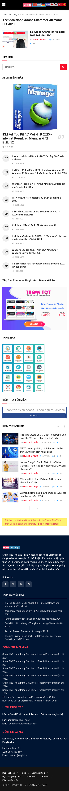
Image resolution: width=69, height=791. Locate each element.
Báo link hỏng (8, 773)
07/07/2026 (46, 442)
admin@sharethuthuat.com (23, 723)
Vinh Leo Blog (38, 773)
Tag (15, 14)
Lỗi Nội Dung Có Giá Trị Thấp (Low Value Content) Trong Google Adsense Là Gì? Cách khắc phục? (43, 466)
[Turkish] (60, 4)
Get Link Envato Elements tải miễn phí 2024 (26, 631)
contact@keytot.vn (18, 755)
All (59, 426)
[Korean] (56, 4)
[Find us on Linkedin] (29, 584)
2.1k (60, 473)
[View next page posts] (37, 508)
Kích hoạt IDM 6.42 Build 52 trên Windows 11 (34, 225)
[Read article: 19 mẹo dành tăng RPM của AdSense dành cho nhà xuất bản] (10, 483)
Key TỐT (16, 748)
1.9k (33, 43)
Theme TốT (31, 776)
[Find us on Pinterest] (21, 584)
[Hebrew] (48, 4)
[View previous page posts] (31, 508)
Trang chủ (6, 14)
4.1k (60, 487)
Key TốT (45, 776)
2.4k (60, 500)
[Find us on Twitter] (13, 584)
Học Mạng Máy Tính (11, 776)
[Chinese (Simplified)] (35, 4)
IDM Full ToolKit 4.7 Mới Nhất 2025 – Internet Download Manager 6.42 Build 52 (27, 138)
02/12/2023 (46, 500)
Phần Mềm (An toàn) (14, 33)
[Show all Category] (64, 426)
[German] (44, 4)
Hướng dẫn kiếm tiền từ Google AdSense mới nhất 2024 (32, 619)
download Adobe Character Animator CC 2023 (40, 14)
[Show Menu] (3, 5)
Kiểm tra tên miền (10, 780)
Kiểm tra (34, 415)
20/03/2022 (46, 487)
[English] (39, 4)
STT (17, 785)
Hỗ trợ (23, 773)
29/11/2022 (55, 40)
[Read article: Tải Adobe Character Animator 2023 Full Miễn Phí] (15, 39)
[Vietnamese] (64, 4)
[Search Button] (63, 67)
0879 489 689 (15, 751)
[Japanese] (52, 4)
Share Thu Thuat (39, 785)
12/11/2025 (46, 456)
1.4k (60, 456)
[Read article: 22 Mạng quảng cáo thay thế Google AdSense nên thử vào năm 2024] (10, 497)
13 (59, 442)
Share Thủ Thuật (40, 40)
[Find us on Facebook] (5, 584)
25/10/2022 (46, 473)
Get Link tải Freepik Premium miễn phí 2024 (33, 697)
